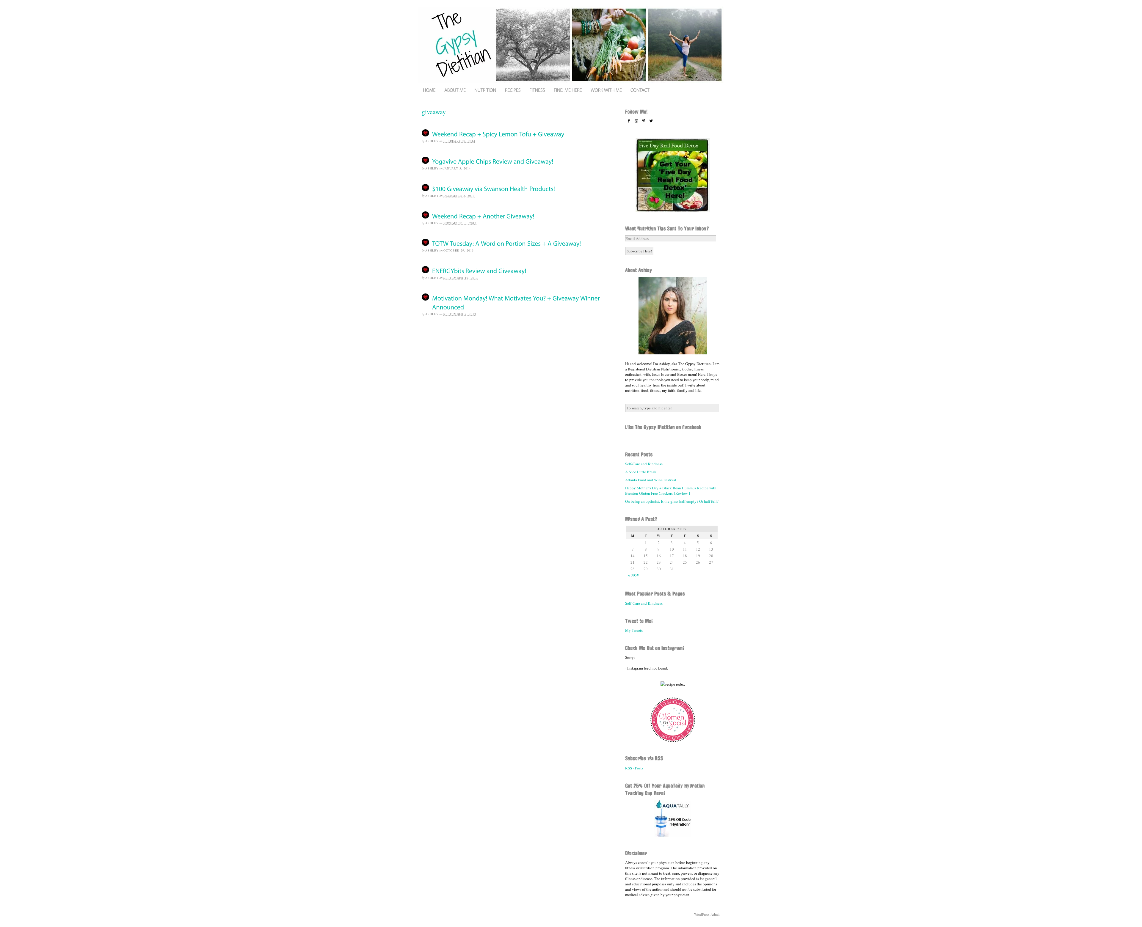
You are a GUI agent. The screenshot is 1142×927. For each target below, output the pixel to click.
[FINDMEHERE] (568, 90)
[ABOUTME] (455, 90)
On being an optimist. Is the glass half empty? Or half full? (672, 501)
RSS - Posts (634, 768)
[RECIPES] (513, 90)
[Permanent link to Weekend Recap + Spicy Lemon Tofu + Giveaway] (498, 133)
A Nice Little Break (640, 472)
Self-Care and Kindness (644, 463)
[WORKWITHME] (606, 90)
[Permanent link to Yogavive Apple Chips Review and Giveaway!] (492, 161)
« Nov (633, 575)
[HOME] (429, 90)
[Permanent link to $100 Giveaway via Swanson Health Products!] (493, 188)
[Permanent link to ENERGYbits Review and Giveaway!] (479, 270)
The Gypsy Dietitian (571, 45)
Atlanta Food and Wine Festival (650, 480)
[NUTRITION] (485, 90)
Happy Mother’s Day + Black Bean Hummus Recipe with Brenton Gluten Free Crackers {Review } (670, 490)
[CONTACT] (640, 90)
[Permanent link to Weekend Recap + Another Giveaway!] (483, 215)
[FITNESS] (537, 90)
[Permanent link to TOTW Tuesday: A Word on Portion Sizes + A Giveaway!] (506, 243)
